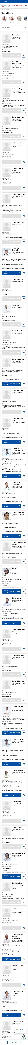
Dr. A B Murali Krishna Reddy (17, 63)
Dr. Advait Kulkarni (18, 630)
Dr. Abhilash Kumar (18, 331)
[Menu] (26, 6)
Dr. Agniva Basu (17, 739)
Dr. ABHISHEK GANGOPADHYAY (18, 449)
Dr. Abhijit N (16, 305)
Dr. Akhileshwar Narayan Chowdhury (17, 936)
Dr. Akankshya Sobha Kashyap (17, 884)
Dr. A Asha (15, 35)
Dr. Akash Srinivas (18, 909)
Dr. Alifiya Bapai (17, 1021)
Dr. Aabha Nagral (18, 89)
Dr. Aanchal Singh (18, 117)
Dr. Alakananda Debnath (17, 992)
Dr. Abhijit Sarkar (18, 359)
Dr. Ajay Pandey (17, 827)
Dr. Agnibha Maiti (18, 681)
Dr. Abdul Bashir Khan (17, 169)
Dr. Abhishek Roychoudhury (17, 483)
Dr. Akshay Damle (18, 966)
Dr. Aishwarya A (17, 802)
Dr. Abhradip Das (18, 512)
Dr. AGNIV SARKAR (18, 707)
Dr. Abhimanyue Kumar (17, 419)
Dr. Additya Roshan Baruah (19, 543)
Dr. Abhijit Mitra (17, 279)
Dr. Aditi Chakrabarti (16, 569)
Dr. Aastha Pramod (18, 143)
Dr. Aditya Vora (17, 598)
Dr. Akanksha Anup (18, 853)
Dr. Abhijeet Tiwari (18, 222)
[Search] (23, 6)
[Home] (5, 6)
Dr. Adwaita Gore (18, 655)
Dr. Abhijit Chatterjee (15, 249)
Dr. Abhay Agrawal (18, 194)
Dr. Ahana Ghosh (18, 770)
